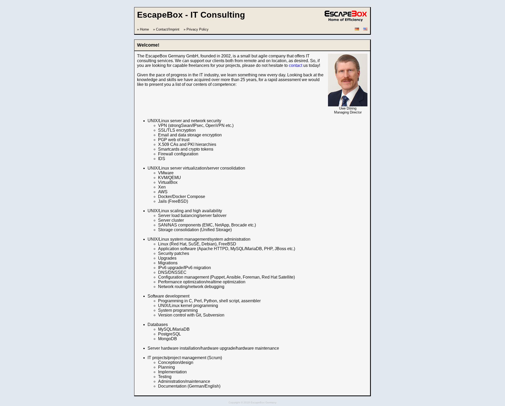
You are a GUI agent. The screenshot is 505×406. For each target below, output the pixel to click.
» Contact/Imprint (166, 29)
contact (295, 65)
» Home (143, 29)
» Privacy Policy (196, 29)
